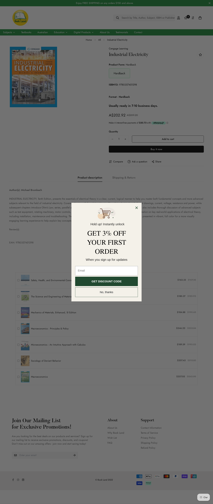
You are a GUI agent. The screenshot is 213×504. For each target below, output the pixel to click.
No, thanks (106, 292)
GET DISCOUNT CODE (107, 281)
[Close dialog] (136, 207)
